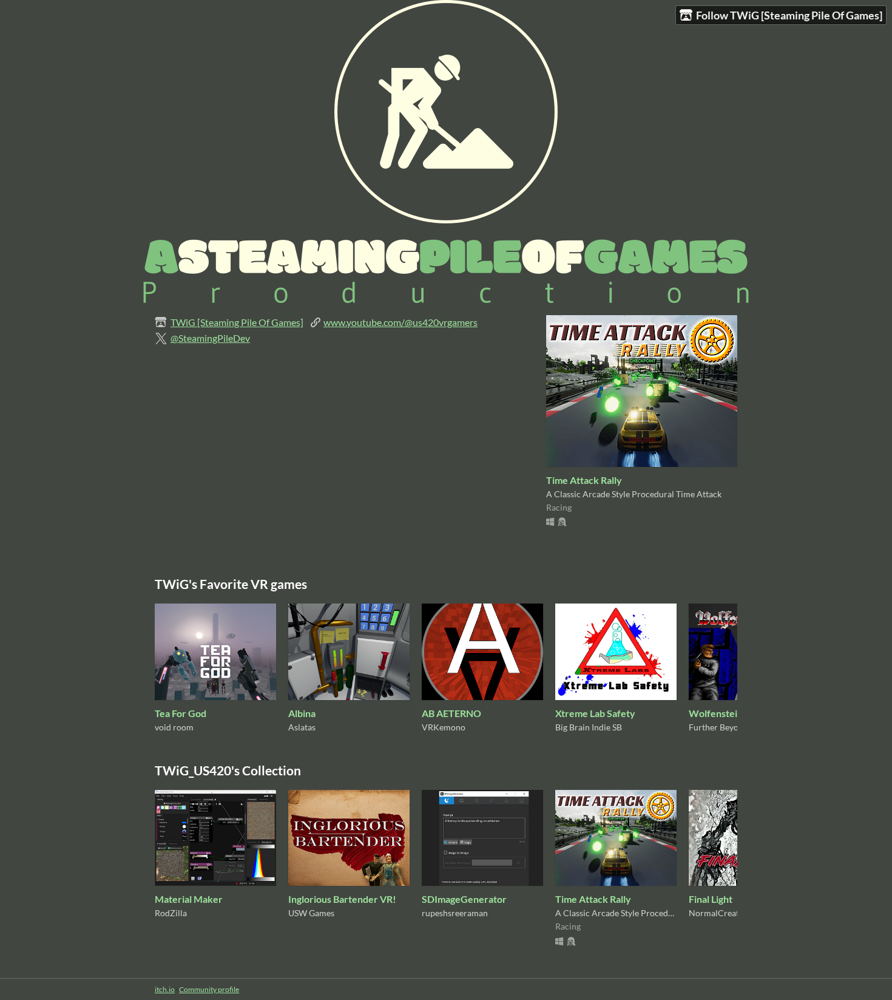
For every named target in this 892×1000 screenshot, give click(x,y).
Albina (302, 713)
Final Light (710, 899)
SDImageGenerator (464, 899)
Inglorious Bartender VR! (342, 899)
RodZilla (171, 913)
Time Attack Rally (584, 480)
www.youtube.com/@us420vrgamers (400, 322)
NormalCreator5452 (728, 913)
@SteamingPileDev (210, 338)
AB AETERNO (451, 713)
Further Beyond (718, 727)
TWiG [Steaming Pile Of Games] (237, 322)
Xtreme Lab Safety (595, 713)
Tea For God (180, 713)
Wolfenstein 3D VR (730, 713)
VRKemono (443, 727)
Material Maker (189, 899)
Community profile (209, 989)
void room (174, 727)
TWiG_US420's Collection (228, 770)
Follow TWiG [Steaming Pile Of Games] (789, 15)
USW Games (311, 913)
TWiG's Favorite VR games (231, 583)
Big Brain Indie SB (588, 727)
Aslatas (302, 727)
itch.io (165, 989)
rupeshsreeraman (455, 913)
